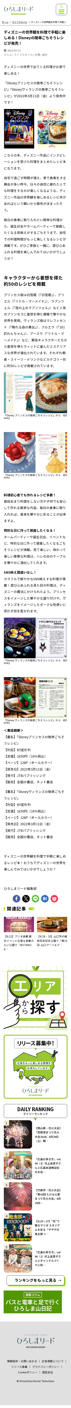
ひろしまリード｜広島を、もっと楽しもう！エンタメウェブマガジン (18, 9)
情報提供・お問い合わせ (22, 1361)
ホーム (5, 22)
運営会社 (47, 1372)
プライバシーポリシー (46, 1366)
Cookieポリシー (28, 1372)
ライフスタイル (19, 22)
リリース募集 (19, 1366)
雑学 (45, 54)
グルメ (8, 54)
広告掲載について (53, 1361)
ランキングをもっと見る (35, 1280)
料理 (37, 54)
